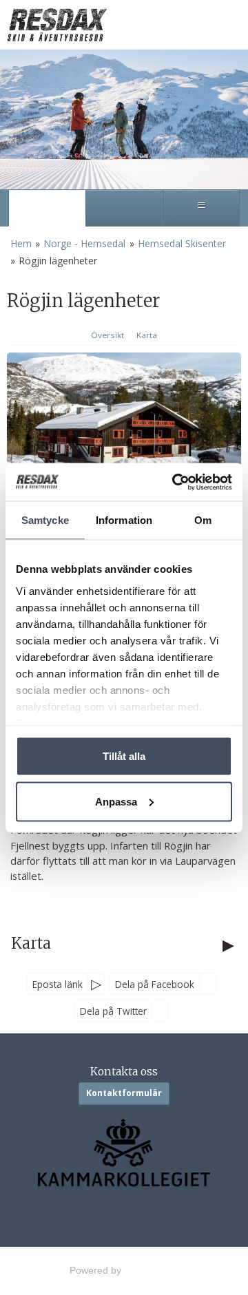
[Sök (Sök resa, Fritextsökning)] (124, 208)
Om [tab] (202, 520)
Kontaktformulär (124, 1093)
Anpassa (116, 801)
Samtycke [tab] (45, 520)
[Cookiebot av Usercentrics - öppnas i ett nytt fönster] (175, 482)
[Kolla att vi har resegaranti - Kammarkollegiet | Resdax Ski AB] (124, 1153)
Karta (146, 335)
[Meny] (201, 208)
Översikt (107, 335)
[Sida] (46, 208)
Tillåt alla (124, 756)
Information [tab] (124, 520)
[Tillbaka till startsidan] (58, 24)
